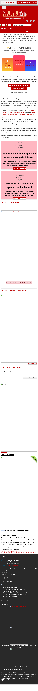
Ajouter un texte (32, 363)
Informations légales (6, 581)
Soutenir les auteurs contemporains (19, 86)
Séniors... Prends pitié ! (30, 66)
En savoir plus (5, 601)
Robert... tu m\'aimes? (8, 64)
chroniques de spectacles (17, 112)
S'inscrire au (27, 2)
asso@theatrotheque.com (8, 578)
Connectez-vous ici (22, 92)
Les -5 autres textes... (30, 377)
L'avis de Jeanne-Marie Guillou (9, 551)
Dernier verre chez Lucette (19, 61)
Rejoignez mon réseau (12, 565)
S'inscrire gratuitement (19, 168)
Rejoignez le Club (6, 680)
